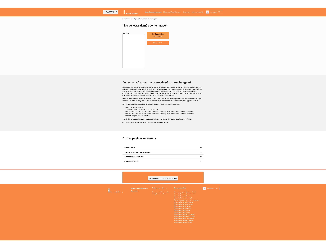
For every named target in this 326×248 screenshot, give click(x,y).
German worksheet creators (161, 192)
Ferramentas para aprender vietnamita (186, 200)
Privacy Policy (162, 233)
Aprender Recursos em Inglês (183, 198)
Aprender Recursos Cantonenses (184, 194)
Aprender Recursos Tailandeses (184, 218)
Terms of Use (171, 233)
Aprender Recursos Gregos (182, 208)
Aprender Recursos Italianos (183, 222)
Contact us (179, 233)
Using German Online (159, 194)
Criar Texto (126, 33)
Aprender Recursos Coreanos (183, 204)
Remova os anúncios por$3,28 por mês (110, 12)
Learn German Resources (139, 188)
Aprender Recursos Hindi (182, 210)
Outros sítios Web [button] (197, 12)
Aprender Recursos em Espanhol (184, 214)
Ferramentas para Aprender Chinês (137, 152)
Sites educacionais (131, 161)
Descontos (186, 12)
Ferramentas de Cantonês (134, 157)
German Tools (127, 19)
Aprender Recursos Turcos (182, 206)
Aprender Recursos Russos (182, 196)
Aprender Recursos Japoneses (183, 202)
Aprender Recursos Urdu (182, 212)
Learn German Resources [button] (153, 12)
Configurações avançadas (158, 35)
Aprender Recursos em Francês (184, 220)
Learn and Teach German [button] (172, 12)
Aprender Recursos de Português (184, 216)
